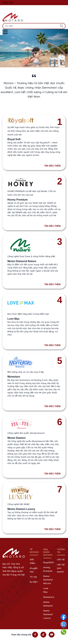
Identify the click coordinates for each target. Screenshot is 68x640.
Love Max (45, 590)
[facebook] (35, 635)
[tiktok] (43, 635)
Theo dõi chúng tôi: (21, 634)
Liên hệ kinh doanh (61, 568)
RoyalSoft (48, 562)
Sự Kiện (33, 581)
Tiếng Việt (7, 2)
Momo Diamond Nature (48, 579)
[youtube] (51, 635)
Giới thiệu (32, 561)
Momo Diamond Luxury (48, 614)
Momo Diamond (48, 603)
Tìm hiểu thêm (52, 166)
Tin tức (33, 576)
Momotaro (48, 597)
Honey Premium (47, 569)
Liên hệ (61, 559)
